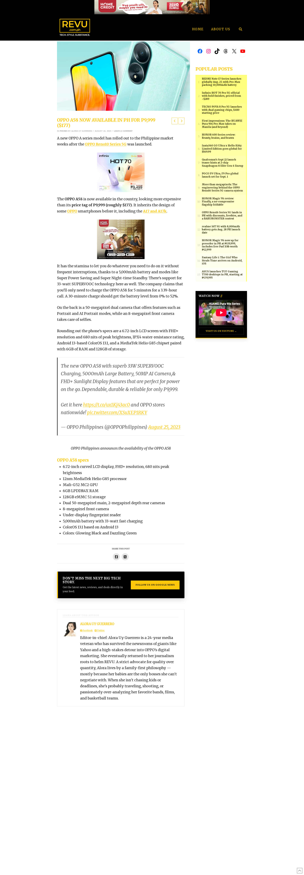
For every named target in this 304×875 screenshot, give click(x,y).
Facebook (87, 630)
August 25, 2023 (164, 427)
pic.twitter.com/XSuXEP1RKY (117, 412)
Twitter (100, 630)
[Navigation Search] (240, 20)
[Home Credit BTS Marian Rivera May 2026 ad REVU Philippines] (121, 239)
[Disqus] (120, 745)
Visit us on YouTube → (221, 331)
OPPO (72, 211)
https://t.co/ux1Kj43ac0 (106, 405)
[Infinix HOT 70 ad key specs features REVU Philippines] (121, 172)
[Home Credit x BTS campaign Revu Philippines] (152, 7)
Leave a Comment (123, 131)
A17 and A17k (155, 211)
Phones (64, 131)
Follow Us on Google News (155, 584)
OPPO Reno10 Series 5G (106, 144)
